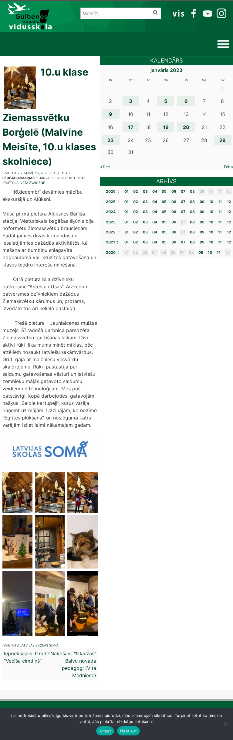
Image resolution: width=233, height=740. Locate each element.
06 (173, 191)
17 (130, 127)
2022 (111, 232)
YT (207, 13)
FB (192, 13)
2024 (111, 211)
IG (220, 13)
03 (145, 191)
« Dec (105, 167)
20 (186, 127)
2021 (110, 242)
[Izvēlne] (223, 44)
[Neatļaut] (225, 724)
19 (166, 127)
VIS (178, 13)
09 (202, 201)
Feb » (228, 167)
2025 (111, 201)
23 (110, 140)
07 (183, 191)
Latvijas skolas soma (39, 645)
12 (229, 201)
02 (135, 191)
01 (126, 191)
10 (211, 201)
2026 (111, 191)
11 (220, 201)
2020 (111, 252)
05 (164, 191)
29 (222, 140)
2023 (111, 222)
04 (154, 191)
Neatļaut (128, 730)
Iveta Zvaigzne (32, 183)
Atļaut (105, 730)
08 (192, 191)
